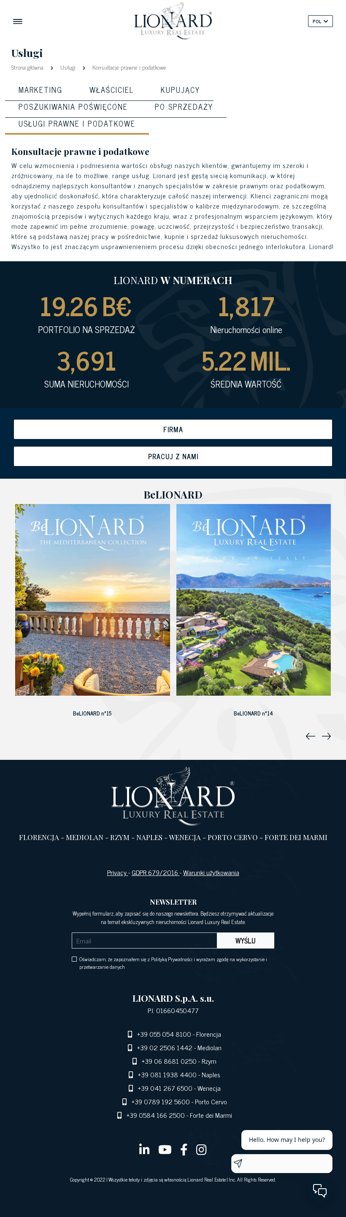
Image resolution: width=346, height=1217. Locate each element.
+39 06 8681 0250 (169, 1060)
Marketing (40, 89)
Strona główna (28, 67)
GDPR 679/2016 (156, 872)
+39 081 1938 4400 (167, 1074)
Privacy (117, 872)
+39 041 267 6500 (165, 1087)
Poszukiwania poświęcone (73, 106)
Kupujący (180, 89)
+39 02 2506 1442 (164, 1047)
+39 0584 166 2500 (156, 1114)
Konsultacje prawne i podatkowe (128, 67)
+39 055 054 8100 (164, 1033)
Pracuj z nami (173, 456)
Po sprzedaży (184, 106)
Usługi (68, 67)
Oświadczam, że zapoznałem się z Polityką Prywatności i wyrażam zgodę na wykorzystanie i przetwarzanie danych (173, 962)
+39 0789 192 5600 (161, 1101)
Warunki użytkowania (211, 872)
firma (173, 429)
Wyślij (245, 940)
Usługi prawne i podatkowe (77, 123)
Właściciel (111, 89)
